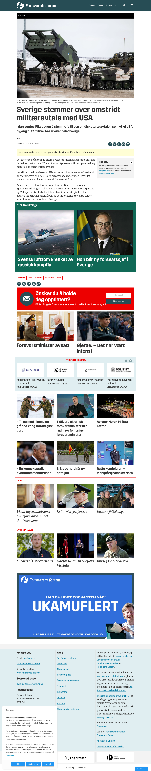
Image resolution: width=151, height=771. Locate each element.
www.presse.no (105, 717)
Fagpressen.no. (12, 755)
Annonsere (62, 664)
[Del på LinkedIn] (119, 144)
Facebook (61, 686)
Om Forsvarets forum (67, 658)
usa (30, 278)
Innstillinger (141, 769)
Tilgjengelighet (64, 675)
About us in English (106, 741)
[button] (126, 360)
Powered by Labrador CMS (75, 768)
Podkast (109, 5)
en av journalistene (106, 173)
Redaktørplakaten (105, 667)
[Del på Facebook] (110, 144)
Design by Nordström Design (110, 746)
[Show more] (131, 162)
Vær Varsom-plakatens (110, 676)
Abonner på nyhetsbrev (68, 709)
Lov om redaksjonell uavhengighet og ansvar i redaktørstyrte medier (115, 660)
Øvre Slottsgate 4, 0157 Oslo (30, 684)
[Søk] (124, 5)
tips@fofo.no (104, 171)
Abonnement (63, 669)
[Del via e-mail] (123, 144)
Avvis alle (48, 764)
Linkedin (61, 698)
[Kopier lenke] (128, 144)
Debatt (101, 5)
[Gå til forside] (37, 5)
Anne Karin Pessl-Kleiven (28, 673)
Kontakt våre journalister (28, 664)
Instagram (62, 692)
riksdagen (49, 278)
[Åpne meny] (132, 5)
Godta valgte (33, 764)
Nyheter (92, 5)
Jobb (117, 5)
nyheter (21, 278)
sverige (38, 278)
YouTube (61, 703)
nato (59, 278)
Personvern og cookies (68, 680)
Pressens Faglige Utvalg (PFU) (113, 695)
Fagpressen (102, 726)
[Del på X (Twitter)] (114, 144)
